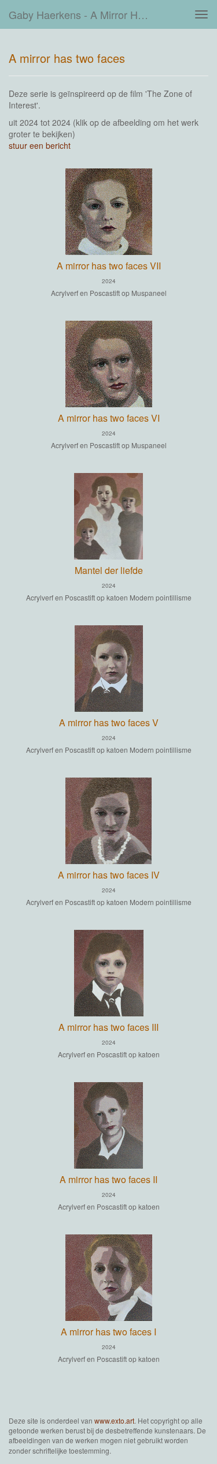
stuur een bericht (40, 145)
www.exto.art (114, 1420)
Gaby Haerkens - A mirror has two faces (83, 14)
